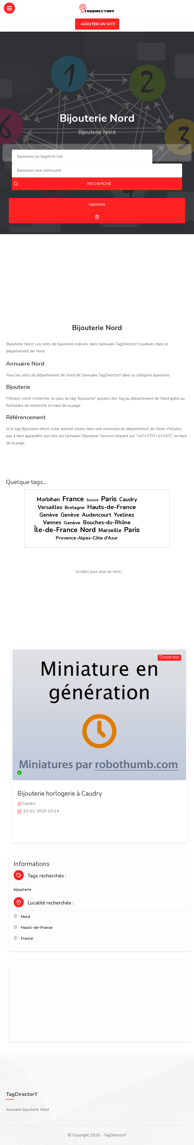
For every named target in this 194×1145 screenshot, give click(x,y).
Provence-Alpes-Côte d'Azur (87, 538)
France (73, 499)
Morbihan (48, 499)
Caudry (128, 499)
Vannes (52, 522)
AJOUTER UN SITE (98, 24)
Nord (88, 530)
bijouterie (22, 889)
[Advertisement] (97, 279)
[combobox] (82, 157)
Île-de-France (56, 530)
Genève (48, 514)
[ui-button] (97, 217)
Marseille (110, 530)
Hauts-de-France (111, 507)
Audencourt (96, 514)
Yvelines (124, 514)
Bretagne (75, 508)
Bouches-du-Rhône (107, 522)
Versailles (50, 507)
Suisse (92, 500)
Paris (109, 499)
